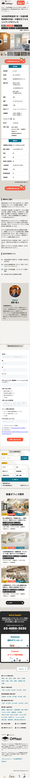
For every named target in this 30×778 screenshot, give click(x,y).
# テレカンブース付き (15, 129)
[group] (15, 41)
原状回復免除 (17, 709)
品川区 (10, 678)
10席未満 (4, 696)
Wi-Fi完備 (20, 712)
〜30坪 (3, 690)
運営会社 (3, 761)
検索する (25, 458)
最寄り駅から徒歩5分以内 (19, 719)
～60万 (3, 703)
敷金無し (3, 709)
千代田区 (23, 678)
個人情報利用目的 (17, 758)
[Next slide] (29, 41)
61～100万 (8, 703)
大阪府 (3, 683)
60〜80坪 (13, 690)
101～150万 (14, 703)
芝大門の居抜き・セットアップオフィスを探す (16, 7)
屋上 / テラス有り (14, 714)
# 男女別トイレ (14, 131)
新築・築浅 (4, 719)
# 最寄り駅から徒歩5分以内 (16, 133)
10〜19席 (9, 696)
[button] (3, 54)
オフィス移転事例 (21, 723)
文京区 (11, 680)
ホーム (2, 7)
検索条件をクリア (24, 485)
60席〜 (24, 696)
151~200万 (20, 703)
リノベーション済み (20, 717)
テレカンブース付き (6, 712)
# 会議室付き (23, 129)
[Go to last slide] (1, 41)
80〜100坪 (19, 690)
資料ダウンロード (8, 727)
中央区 (18, 678)
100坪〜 (24, 690)
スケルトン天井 (22, 714)
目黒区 (14, 678)
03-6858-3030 (15, 628)
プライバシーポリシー (6, 758)
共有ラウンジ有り (5, 714)
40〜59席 (20, 696)
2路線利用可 (10, 719)
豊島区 (15, 680)
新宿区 (3, 678)
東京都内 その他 (21, 680)
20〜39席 (14, 696)
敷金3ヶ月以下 (10, 709)
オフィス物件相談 (21, 727)
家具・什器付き (24, 709)
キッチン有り (4, 717)
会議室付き (13, 712)
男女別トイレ (11, 717)
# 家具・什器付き (14, 127)
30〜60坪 (8, 690)
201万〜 (26, 703)
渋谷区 (3, 680)
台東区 (7, 680)
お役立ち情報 (7, 723)
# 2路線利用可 (14, 135)
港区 (7, 678)
